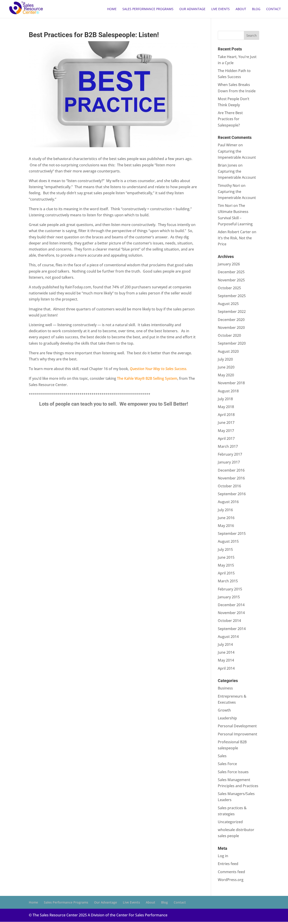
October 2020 (229, 335)
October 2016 (229, 486)
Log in (223, 855)
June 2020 (226, 367)
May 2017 (226, 430)
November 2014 (231, 612)
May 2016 (226, 525)
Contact (273, 9)
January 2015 (229, 596)
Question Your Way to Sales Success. (158, 368)
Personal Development (237, 725)
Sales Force (227, 763)
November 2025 (231, 280)
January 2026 (229, 264)
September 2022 (232, 311)
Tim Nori (225, 205)
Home (112, 9)
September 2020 (232, 343)
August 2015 (228, 541)
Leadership (227, 718)
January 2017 (229, 462)
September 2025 (232, 295)
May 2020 (226, 375)
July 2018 (225, 398)
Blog (256, 9)
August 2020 (228, 351)
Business (225, 688)
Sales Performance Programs (147, 9)
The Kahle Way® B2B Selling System (147, 378)
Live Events (220, 9)
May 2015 (226, 565)
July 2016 (225, 509)
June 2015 (226, 557)
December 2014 (231, 604)
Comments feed (231, 871)
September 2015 (232, 533)
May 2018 (226, 406)
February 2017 (230, 454)
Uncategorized (230, 821)
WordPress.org (230, 879)
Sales (222, 755)
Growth (224, 710)
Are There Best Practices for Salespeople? (230, 118)
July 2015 (225, 549)
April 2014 (226, 668)
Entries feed (228, 863)
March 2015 (228, 581)
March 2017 (228, 446)
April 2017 (226, 438)
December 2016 (231, 470)
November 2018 (231, 382)
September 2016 (232, 493)
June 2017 (226, 422)
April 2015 (226, 573)
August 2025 (228, 303)
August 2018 (228, 391)
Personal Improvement (237, 734)
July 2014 (225, 644)
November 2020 (231, 327)
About (241, 9)
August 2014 (228, 636)
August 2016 (228, 501)
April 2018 (226, 414)
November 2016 (231, 478)
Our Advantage (192, 9)
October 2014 (229, 620)
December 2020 (231, 319)
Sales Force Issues (233, 771)
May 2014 (226, 660)
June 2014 (226, 652)
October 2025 (229, 287)
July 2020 (225, 359)
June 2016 (226, 517)
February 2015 (230, 589)
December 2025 (231, 271)
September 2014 (232, 628)
